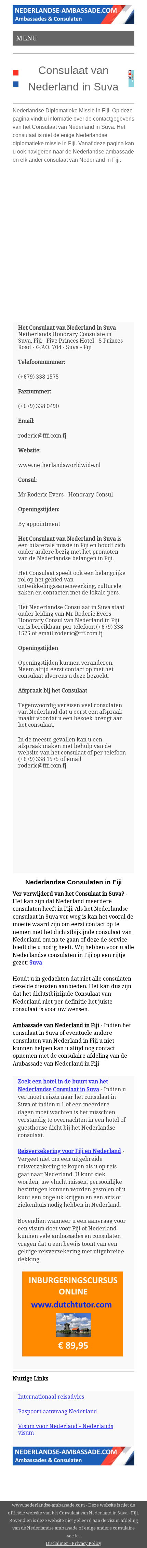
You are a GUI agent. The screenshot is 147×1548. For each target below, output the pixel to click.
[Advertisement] (73, 240)
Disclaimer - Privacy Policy (73, 1543)
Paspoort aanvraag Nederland (57, 1411)
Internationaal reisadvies (51, 1396)
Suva (35, 962)
